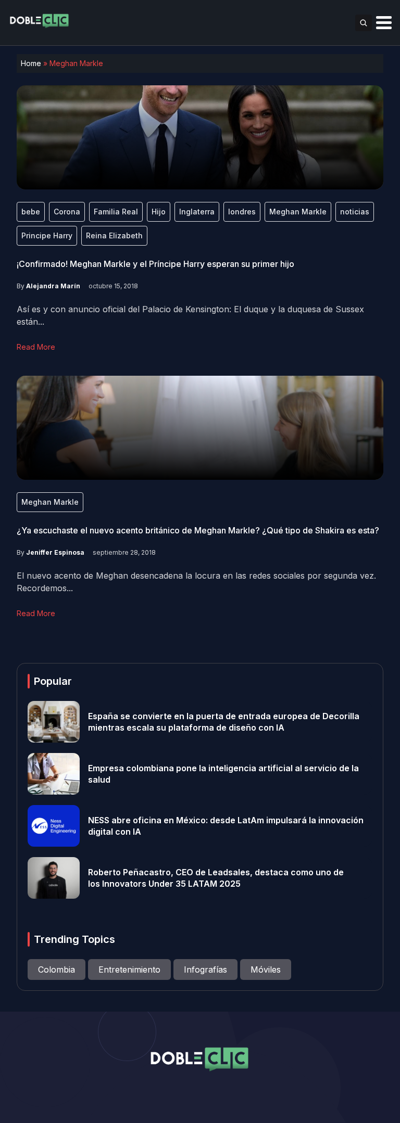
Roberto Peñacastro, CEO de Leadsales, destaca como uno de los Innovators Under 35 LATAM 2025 (216, 878)
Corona (67, 211)
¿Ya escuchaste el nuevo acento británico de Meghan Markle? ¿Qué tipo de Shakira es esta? (198, 530)
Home (31, 63)
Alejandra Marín (53, 286)
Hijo (159, 211)
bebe (30, 211)
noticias (354, 211)
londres (242, 211)
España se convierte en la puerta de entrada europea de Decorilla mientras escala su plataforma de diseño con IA (223, 722)
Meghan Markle (298, 211)
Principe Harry (46, 235)
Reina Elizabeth (114, 235)
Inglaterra (197, 211)
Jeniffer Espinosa (55, 552)
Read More (36, 346)
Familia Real (116, 211)
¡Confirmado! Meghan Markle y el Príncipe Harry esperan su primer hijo (155, 264)
